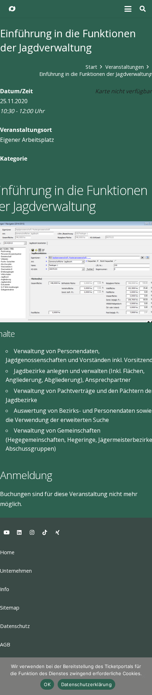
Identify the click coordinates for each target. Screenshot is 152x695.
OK (47, 684)
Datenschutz (15, 626)
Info (4, 589)
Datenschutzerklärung (86, 684)
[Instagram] (31, 532)
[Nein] (143, 676)
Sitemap (9, 607)
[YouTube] (6, 532)
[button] (128, 8)
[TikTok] (44, 532)
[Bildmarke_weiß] (12, 8)
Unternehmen (16, 570)
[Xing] (57, 532)
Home (7, 552)
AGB (5, 644)
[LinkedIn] (19, 532)
